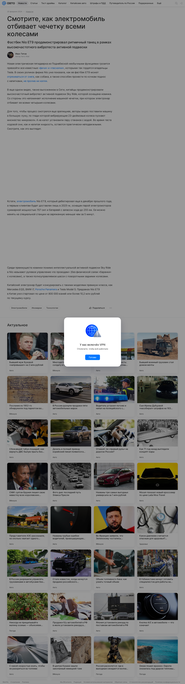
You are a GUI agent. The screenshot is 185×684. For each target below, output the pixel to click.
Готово (92, 357)
